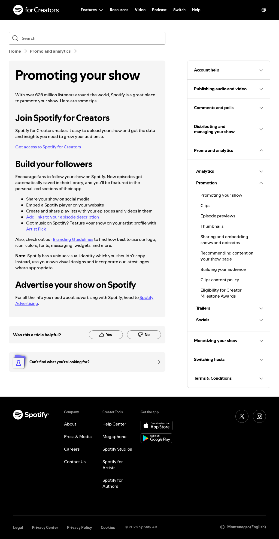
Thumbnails (212, 226)
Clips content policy (220, 280)
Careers (72, 449)
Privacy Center (45, 527)
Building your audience (223, 269)
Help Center (114, 424)
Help (196, 10)
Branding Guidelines (73, 239)
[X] (241, 416)
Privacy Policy (79, 527)
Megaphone (114, 436)
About (70, 424)
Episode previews (218, 216)
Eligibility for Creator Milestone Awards (221, 293)
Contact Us (75, 462)
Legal (18, 527)
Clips (205, 205)
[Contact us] (157, 362)
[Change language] (264, 9)
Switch (179, 10)
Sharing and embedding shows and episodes (224, 239)
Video (140, 10)
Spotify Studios (117, 449)
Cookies (108, 527)
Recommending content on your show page (227, 256)
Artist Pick (36, 229)
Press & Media (78, 436)
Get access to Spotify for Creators (48, 147)
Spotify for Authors (112, 483)
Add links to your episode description (62, 217)
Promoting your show (221, 195)
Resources (119, 10)
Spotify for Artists (112, 465)
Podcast (159, 10)
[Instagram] (259, 416)
